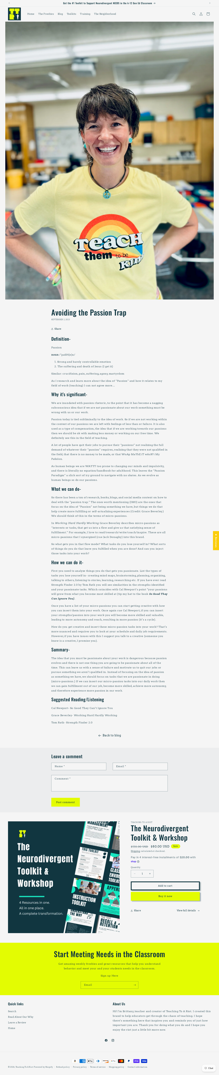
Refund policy (63, 1067)
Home (11, 1028)
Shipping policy (116, 1067)
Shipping (135, 851)
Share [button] (58, 329)
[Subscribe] (134, 985)
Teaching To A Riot (24, 1067)
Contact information (137, 1067)
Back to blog (112, 735)
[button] (194, 13)
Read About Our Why (21, 1017)
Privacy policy (80, 1067)
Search (12, 1011)
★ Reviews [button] (216, 541)
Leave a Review (17, 1022)
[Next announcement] (209, 3)
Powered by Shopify (43, 1067)
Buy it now (165, 896)
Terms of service (98, 1067)
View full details (186, 910)
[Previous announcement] (9, 3)
